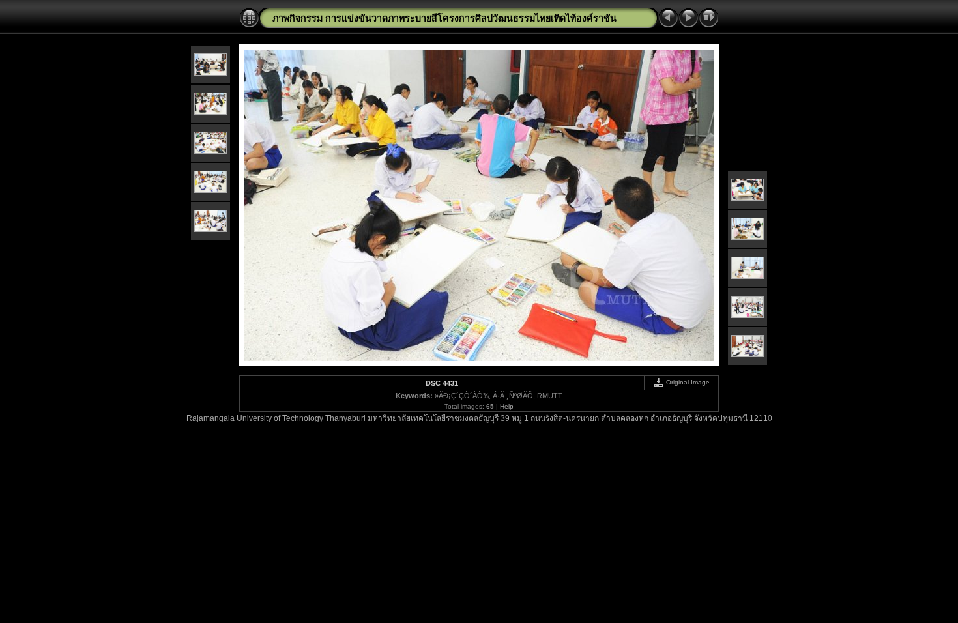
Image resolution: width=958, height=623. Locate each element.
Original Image (687, 382)
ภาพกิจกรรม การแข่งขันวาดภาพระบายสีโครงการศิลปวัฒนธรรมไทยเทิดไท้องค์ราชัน (444, 18)
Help (507, 406)
